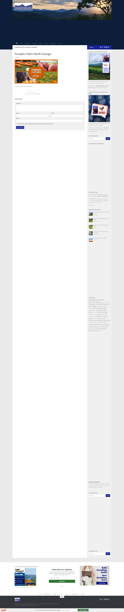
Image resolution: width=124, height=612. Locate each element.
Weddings (91, 327)
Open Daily (102, 318)
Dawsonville (91, 310)
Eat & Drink (27, 43)
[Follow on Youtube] (106, 47)
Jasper (90, 317)
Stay (40, 43)
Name (17, 113)
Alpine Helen (107, 302)
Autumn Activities (96, 304)
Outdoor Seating (94, 320)
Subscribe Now (83, 610)
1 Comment (96, 214)
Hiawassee (104, 314)
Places (46, 43)
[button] (62, 610)
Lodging (104, 317)
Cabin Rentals (99, 306)
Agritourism (102, 302)
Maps (90, 318)
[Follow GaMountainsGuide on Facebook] (100, 47)
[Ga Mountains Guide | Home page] (24, 6)
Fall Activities (102, 312)
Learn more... (91, 205)
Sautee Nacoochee (98, 322)
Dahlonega (102, 308)
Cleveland (95, 308)
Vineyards (106, 324)
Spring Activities (95, 324)
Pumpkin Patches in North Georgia (100, 238)
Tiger (102, 324)
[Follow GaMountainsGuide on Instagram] (102, 47)
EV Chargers (94, 312)
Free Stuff (95, 314)
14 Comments (96, 239)
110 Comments (96, 234)
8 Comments (96, 227)
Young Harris (96, 331)
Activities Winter (94, 302)
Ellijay (90, 312)
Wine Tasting (99, 329)
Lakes (93, 316)
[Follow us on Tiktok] (108, 47)
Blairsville (106, 304)
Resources (53, 43)
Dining (95, 310)
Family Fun (91, 314)
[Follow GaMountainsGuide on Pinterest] (104, 47)
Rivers (94, 322)
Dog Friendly (101, 310)
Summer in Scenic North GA (95, 209)
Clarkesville (105, 306)
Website (18, 118)
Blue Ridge (92, 306)
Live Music (98, 316)
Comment (18, 103)
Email (52, 113)
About (60, 43)
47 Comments (96, 221)
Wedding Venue (97, 327)
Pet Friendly (105, 320)
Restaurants (90, 322)
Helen (99, 314)
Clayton (90, 308)
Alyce (17, 57)
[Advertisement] (62, 31)
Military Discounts (95, 318)
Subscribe (62, 581)
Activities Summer (96, 300)
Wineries (105, 327)
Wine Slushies (91, 329)
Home (21, 43)
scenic (104, 322)
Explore (34, 43)
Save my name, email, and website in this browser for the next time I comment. (35, 123)
